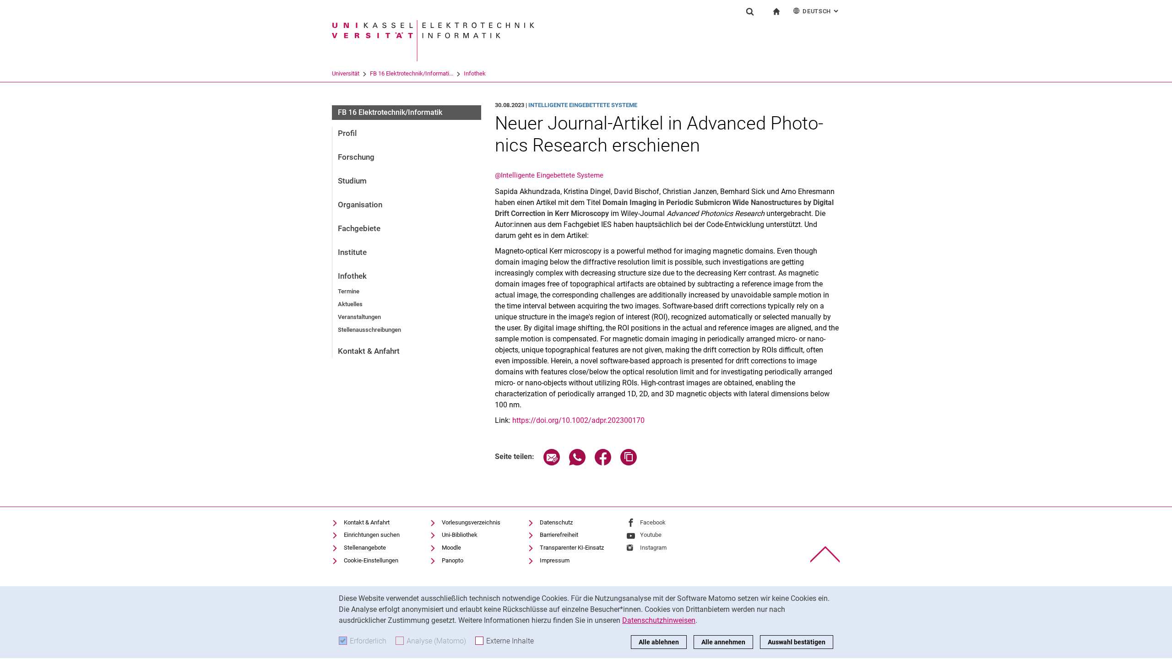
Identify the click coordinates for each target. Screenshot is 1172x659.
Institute (352, 252)
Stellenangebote (365, 547)
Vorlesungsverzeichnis (471, 522)
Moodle (451, 547)
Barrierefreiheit (559, 534)
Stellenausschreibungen (369, 329)
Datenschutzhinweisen (658, 620)
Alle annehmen (723, 642)
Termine (348, 291)
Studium (352, 180)
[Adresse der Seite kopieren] (628, 463)
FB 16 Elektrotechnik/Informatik (390, 112)
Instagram (653, 547)
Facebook (653, 522)
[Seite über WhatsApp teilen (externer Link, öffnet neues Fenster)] (577, 463)
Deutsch (821, 11)
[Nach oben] (825, 554)
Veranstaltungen (359, 316)
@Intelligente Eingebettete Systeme (549, 175)
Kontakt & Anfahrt (369, 351)
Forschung (356, 157)
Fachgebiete (359, 228)
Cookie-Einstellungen (371, 560)
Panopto (452, 560)
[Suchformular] (749, 11)
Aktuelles (350, 304)
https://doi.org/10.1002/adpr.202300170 (578, 420)
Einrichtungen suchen (372, 534)
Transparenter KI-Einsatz (572, 547)
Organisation (360, 204)
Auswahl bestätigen (796, 642)
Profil (347, 133)
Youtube (651, 534)
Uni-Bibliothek (459, 534)
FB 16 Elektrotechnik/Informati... (411, 73)
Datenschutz (556, 522)
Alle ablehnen (659, 642)
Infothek (475, 73)
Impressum (555, 560)
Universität (345, 73)
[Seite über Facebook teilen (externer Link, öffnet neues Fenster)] (603, 463)
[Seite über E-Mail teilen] (551, 463)
